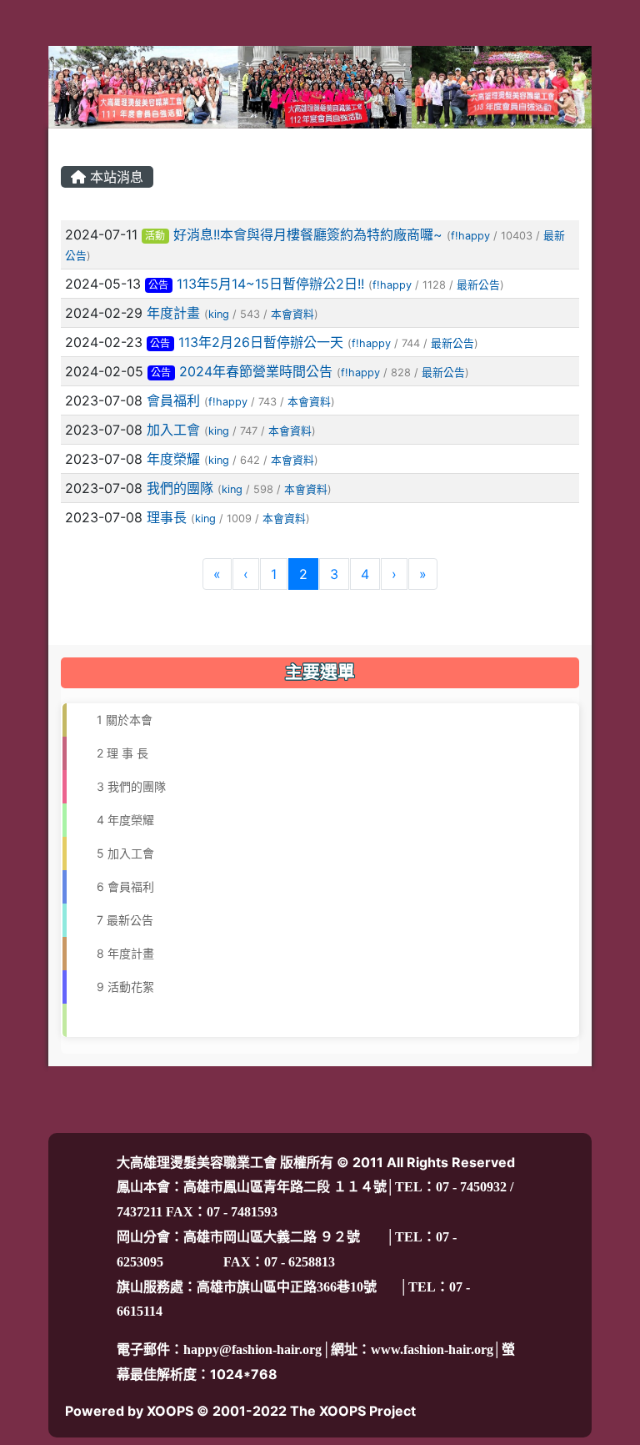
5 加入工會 (118, 853)
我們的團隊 (180, 488)
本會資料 (292, 314)
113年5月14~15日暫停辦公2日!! (270, 283)
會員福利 (173, 400)
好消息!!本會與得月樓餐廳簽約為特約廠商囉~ (307, 234)
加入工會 (173, 429)
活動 (155, 235)
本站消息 (114, 177)
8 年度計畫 (118, 953)
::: (64, 143)
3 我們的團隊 (124, 786)
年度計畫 (173, 313)
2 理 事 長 (115, 753)
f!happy (470, 235)
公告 (158, 285)
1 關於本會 (117, 719)
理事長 (167, 517)
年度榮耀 (173, 459)
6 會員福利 (118, 886)
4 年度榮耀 (118, 820)
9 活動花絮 (118, 986)
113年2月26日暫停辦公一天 (260, 342)
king (218, 314)
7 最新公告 (118, 920)
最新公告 (478, 285)
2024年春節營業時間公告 (255, 371)
